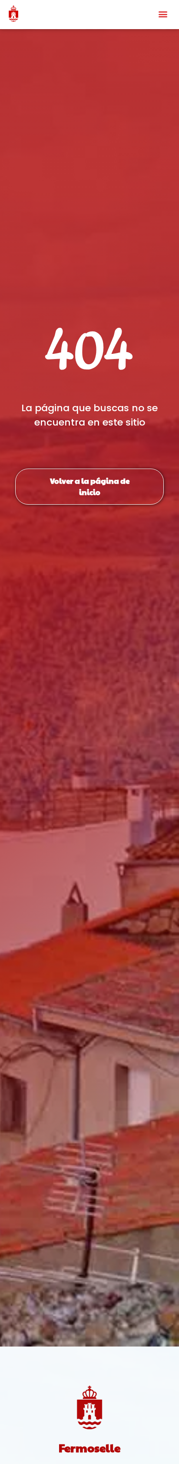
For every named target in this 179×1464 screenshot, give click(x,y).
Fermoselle (89, 1447)
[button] (163, 14)
